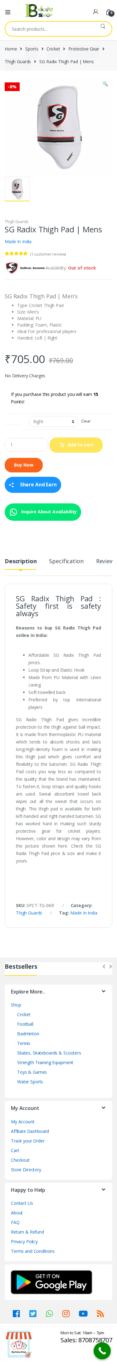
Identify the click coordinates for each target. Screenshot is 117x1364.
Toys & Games (32, 1072)
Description (21, 561)
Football (25, 1024)
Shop (16, 1005)
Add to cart (80, 445)
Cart (15, 1150)
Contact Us (22, 1203)
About (17, 1213)
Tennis (23, 1043)
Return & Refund (27, 1232)
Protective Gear (83, 49)
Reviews (106, 561)
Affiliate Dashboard (30, 1131)
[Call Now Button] (102, 1350)
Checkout (20, 1160)
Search (103, 29)
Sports (31, 49)
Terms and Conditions (33, 1251)
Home (11, 49)
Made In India (18, 241)
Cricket (53, 49)
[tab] (21, 563)
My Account (23, 1122)
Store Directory (26, 1170)
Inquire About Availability (48, 511)
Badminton (28, 1034)
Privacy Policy (24, 1241)
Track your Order (28, 1141)
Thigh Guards (18, 61)
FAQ (15, 1222)
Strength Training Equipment (45, 1062)
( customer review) (48, 254)
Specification (66, 561)
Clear (85, 421)
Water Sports (30, 1082)
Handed (13, 418)
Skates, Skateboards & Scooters (49, 1053)
